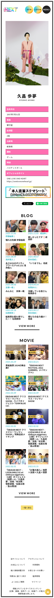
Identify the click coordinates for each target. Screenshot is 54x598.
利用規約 (36, 564)
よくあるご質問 (18, 581)
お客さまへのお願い (36, 570)
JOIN (29, 10)
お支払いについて (18, 564)
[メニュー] (46, 10)
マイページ (36, 581)
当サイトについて (18, 558)
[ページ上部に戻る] (48, 592)
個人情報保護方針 (18, 570)
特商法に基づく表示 (18, 576)
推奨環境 (36, 576)
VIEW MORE (27, 326)
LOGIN (37, 10)
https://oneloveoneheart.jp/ (19, 181)
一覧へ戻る (27, 507)
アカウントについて (36, 558)
